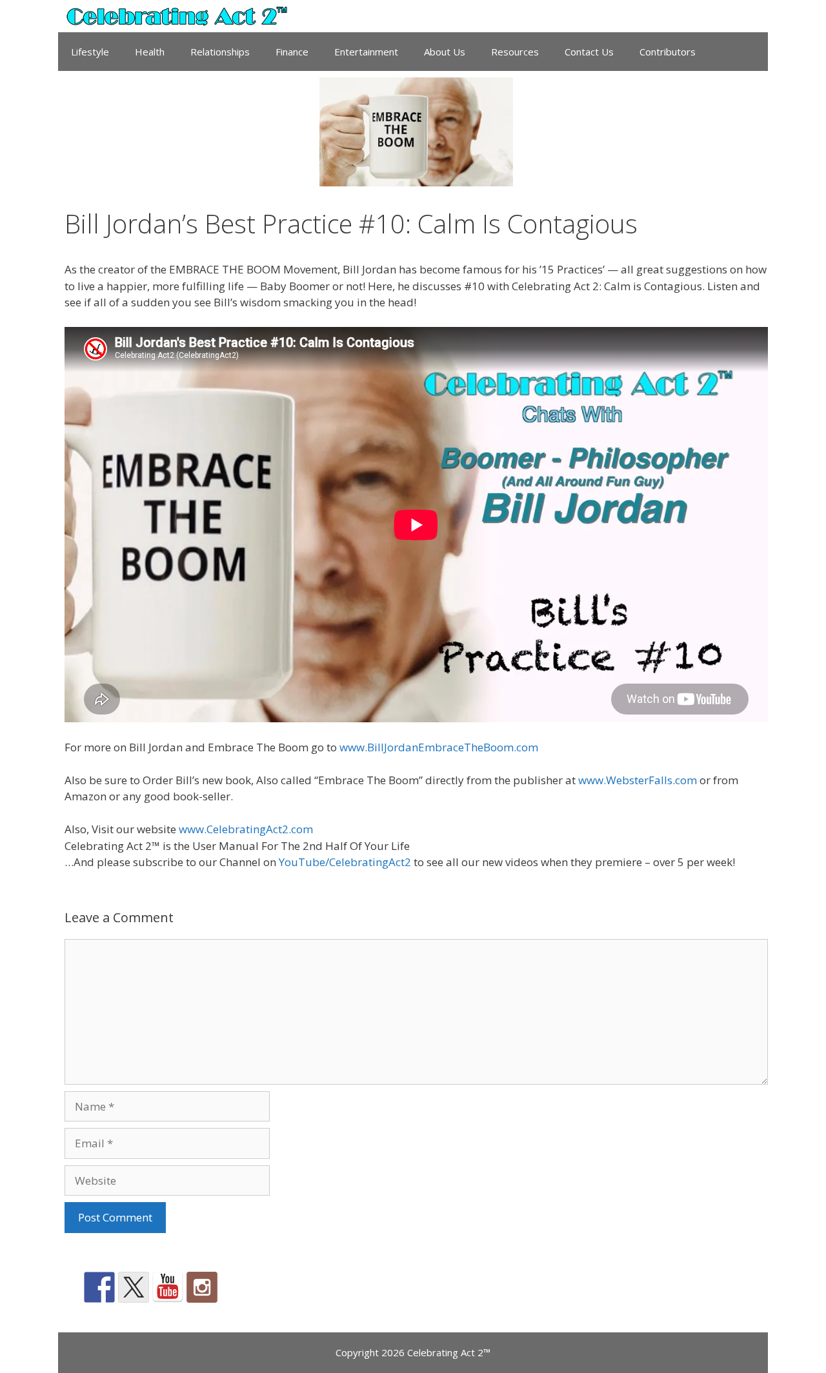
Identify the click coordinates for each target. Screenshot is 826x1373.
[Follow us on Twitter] (133, 1287)
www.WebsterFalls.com (637, 780)
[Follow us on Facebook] (99, 1287)
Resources (515, 51)
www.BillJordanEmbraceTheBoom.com (438, 747)
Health (150, 51)
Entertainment (366, 51)
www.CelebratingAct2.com (246, 829)
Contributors (668, 51)
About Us (444, 51)
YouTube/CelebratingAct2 (345, 861)
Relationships (220, 51)
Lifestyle (90, 51)
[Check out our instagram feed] (201, 1287)
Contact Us (589, 51)
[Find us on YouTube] (167, 1287)
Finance (292, 51)
